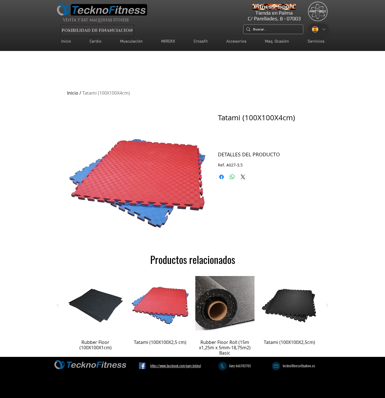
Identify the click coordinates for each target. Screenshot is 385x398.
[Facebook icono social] (142, 366)
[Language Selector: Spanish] (318, 29)
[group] (192, 316)
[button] (316, 41)
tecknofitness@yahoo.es (299, 366)
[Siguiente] (327, 305)
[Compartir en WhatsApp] (232, 177)
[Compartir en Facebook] (221, 177)
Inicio (72, 93)
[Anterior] (57, 305)
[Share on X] (243, 177)
